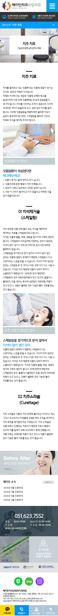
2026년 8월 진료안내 (13, 488)
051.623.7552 (29, 516)
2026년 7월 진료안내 (13, 492)
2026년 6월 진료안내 (13, 496)
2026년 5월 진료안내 (13, 500)
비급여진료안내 (9, 596)
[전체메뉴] (52, 6)
